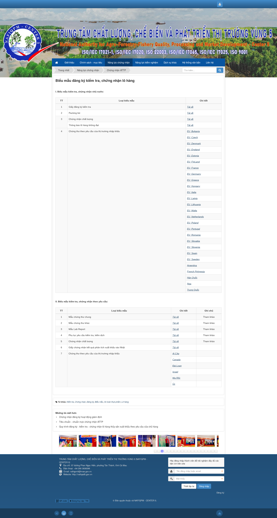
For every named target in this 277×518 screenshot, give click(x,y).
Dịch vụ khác (170, 62)
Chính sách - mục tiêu (91, 62)
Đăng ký (220, 492)
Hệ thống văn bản (191, 62)
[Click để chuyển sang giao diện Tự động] (56, 513)
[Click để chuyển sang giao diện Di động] (70, 513)
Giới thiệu (69, 62)
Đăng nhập (204, 486)
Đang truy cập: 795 (79, 500)
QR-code (63, 500)
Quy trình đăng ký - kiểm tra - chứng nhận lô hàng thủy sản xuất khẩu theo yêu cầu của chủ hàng (108, 426)
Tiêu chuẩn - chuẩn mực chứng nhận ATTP (81, 421)
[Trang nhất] (57, 62)
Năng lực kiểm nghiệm (146, 62)
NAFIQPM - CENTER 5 (145, 500)
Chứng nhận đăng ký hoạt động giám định (80, 417)
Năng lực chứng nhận (119, 62)
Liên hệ (210, 62)
